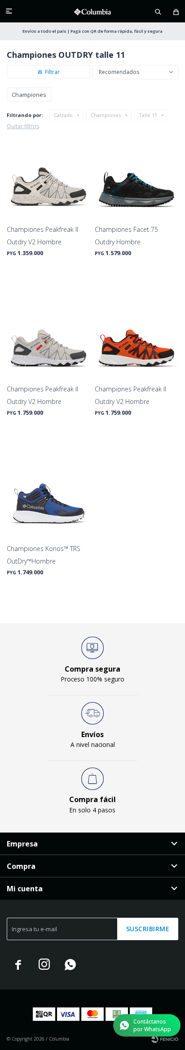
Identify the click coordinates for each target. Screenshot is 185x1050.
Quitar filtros (23, 126)
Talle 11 (148, 115)
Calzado (63, 115)
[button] (158, 11)
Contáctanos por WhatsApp (152, 1025)
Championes (106, 115)
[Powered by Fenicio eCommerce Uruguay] (164, 1039)
